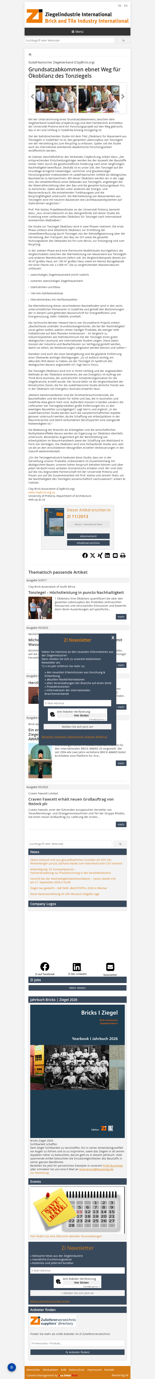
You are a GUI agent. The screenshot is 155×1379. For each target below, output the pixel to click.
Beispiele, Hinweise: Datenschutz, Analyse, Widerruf (74, 736)
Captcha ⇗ (97, 719)
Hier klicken (81, 715)
